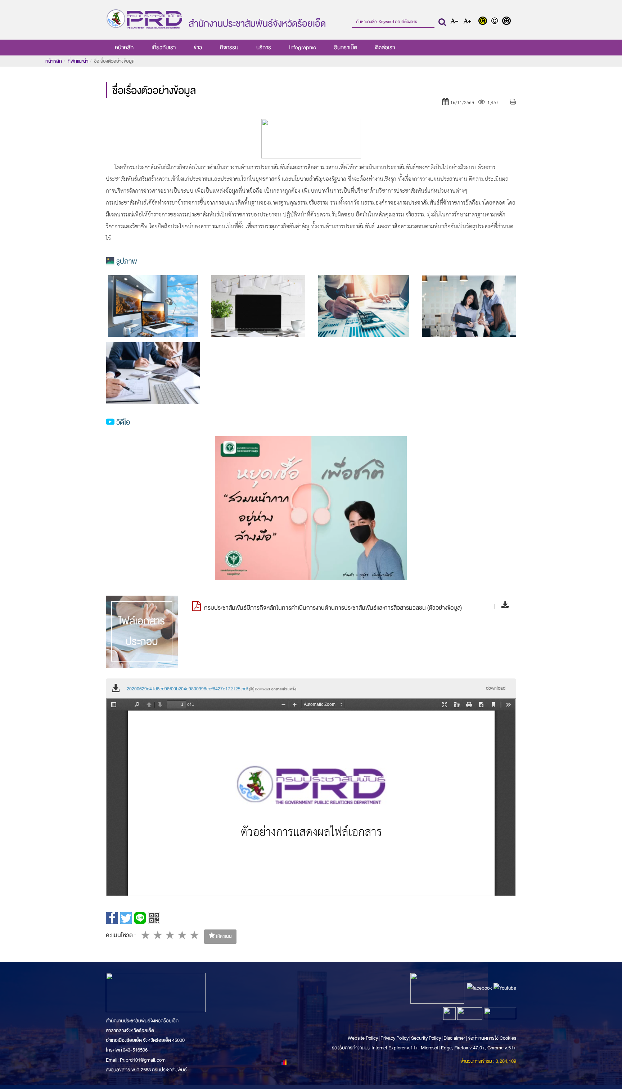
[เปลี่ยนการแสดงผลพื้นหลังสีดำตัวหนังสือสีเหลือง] (484, 21)
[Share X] (126, 918)
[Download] (503, 606)
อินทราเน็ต (345, 47)
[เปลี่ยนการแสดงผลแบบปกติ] (496, 21)
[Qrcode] (154, 918)
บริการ (263, 47)
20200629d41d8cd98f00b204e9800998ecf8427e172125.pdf (211, 689)
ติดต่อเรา (385, 47)
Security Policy (426, 1038)
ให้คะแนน (223, 936)
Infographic (302, 47)
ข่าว (198, 47)
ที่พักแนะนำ (78, 61)
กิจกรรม (229, 47)
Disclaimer (454, 1038)
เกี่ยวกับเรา (164, 47)
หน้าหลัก (124, 47)
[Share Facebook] (112, 918)
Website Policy (363, 1038)
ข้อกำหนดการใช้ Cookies (492, 1038)
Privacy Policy (394, 1038)
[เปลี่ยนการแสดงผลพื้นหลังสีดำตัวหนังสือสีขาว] (507, 21)
